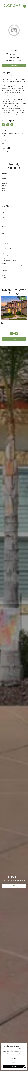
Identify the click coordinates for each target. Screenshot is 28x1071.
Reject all (14, 1058)
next (16, 333)
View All (14, 339)
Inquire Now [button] (14, 65)
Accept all (14, 1066)
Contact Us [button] (14, 885)
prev (12, 333)
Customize (14, 1062)
